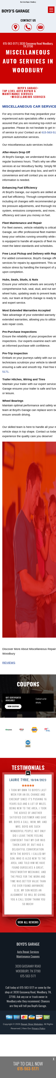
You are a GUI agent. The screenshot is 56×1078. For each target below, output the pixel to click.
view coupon (13, 706)
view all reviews (28, 922)
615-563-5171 (10, 43)
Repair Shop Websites (32, 1024)
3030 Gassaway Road (31, 43)
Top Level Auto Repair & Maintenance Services (19, 92)
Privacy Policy (38, 1028)
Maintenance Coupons (28, 956)
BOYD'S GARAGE (27, 88)
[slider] (28, 785)
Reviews (8, 662)
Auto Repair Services (28, 952)
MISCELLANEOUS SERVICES (29, 96)
